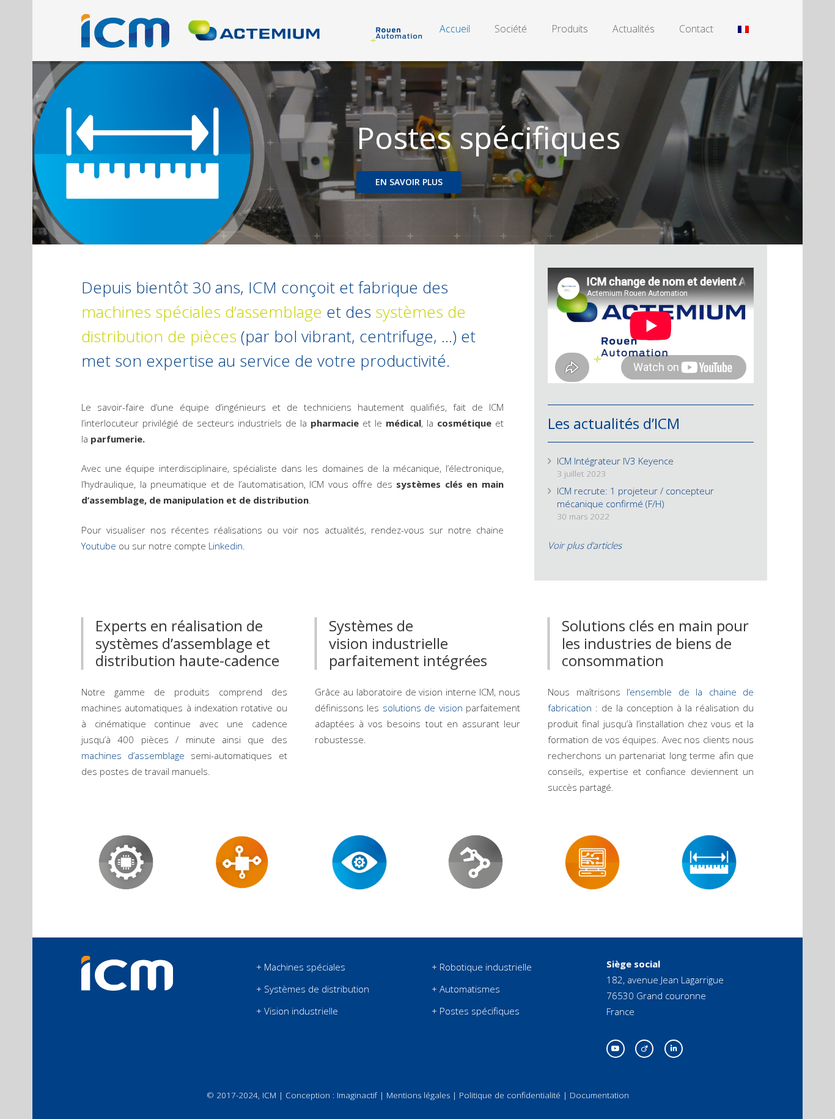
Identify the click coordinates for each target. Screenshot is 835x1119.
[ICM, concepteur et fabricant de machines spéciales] (127, 987)
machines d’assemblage (133, 755)
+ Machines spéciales (300, 967)
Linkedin (225, 546)
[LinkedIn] (673, 1049)
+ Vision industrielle (297, 1011)
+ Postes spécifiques (476, 1011)
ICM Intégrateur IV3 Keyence (615, 461)
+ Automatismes (466, 989)
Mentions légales (418, 1095)
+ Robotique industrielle (482, 967)
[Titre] (644, 1049)
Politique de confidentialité (510, 1095)
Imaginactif (357, 1095)
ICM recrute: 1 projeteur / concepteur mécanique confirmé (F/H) (635, 497)
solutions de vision (423, 708)
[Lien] (125, 31)
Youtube (98, 546)
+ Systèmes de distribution (312, 989)
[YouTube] (615, 1049)
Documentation (599, 1095)
